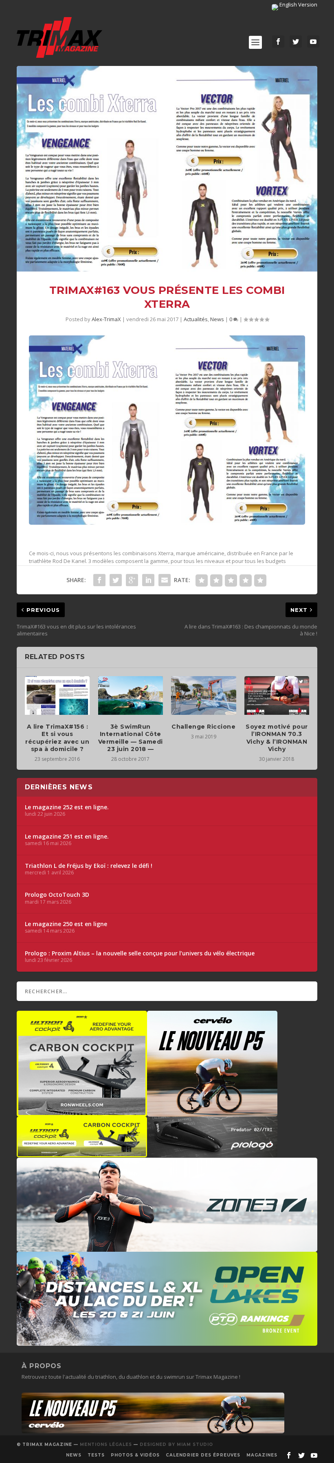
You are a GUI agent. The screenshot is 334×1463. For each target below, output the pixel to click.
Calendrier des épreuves (203, 1455)
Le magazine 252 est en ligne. (67, 807)
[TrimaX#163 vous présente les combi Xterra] (167, 169)
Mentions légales (106, 1444)
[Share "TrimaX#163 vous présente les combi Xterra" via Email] (164, 580)
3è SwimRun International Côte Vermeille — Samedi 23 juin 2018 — (130, 738)
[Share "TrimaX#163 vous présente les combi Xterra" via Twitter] (116, 580)
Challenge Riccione (203, 726)
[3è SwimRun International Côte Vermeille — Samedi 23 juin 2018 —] (130, 695)
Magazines (261, 1455)
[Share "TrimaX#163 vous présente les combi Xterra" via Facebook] (99, 580)
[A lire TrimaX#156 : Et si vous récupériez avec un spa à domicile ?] (57, 695)
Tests (96, 1455)
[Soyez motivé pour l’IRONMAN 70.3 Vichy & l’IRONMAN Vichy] (277, 695)
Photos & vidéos (135, 1455)
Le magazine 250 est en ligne (66, 924)
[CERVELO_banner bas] (153, 1431)
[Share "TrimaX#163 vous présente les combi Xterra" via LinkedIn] (148, 580)
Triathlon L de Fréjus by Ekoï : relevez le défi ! (88, 865)
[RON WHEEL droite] (82, 1153)
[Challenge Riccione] (203, 695)
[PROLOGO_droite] (212, 1153)
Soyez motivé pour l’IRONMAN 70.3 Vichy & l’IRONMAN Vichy (277, 738)
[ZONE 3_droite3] (167, 1247)
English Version (297, 4)
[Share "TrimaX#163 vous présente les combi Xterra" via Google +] (132, 580)
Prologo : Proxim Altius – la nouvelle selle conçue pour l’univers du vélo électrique (140, 953)
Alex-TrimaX (106, 319)
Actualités (196, 319)
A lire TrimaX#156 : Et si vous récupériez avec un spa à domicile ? (57, 738)
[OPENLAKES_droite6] (167, 1341)
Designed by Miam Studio (176, 1444)
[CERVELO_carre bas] (212, 1112)
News (217, 319)
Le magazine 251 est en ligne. (67, 836)
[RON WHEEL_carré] (82, 1112)
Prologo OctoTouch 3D (57, 894)
